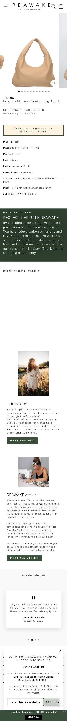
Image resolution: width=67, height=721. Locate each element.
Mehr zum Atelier (24, 558)
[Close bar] (64, 712)
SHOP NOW (33, 717)
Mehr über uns (22, 441)
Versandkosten (28, 114)
